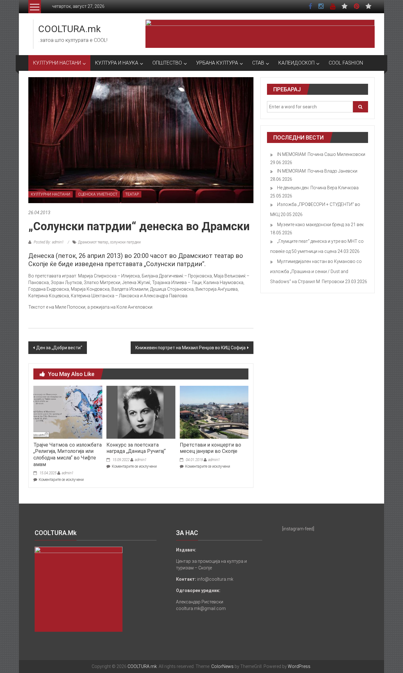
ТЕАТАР (132, 194)
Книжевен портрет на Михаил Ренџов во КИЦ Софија (190, 347)
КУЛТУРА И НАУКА (116, 63)
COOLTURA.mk (69, 28)
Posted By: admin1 (49, 242)
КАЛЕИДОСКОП (296, 63)
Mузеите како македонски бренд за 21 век (320, 224)
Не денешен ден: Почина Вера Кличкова (318, 187)
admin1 (67, 473)
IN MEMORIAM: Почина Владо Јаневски (317, 171)
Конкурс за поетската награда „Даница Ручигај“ (136, 448)
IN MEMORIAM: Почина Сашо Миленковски (321, 154)
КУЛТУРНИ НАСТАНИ (57, 63)
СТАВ (258, 63)
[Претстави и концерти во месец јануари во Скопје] (214, 411)
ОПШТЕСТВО (167, 63)
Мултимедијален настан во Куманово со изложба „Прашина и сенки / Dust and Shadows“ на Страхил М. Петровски (316, 271)
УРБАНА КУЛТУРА (217, 63)
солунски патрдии (125, 242)
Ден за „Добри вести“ (59, 347)
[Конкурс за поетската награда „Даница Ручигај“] (140, 411)
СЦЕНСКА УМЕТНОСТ (97, 194)
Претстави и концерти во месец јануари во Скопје (210, 448)
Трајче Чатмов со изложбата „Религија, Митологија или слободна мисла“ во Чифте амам (67, 454)
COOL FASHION (346, 63)
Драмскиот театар (93, 242)
